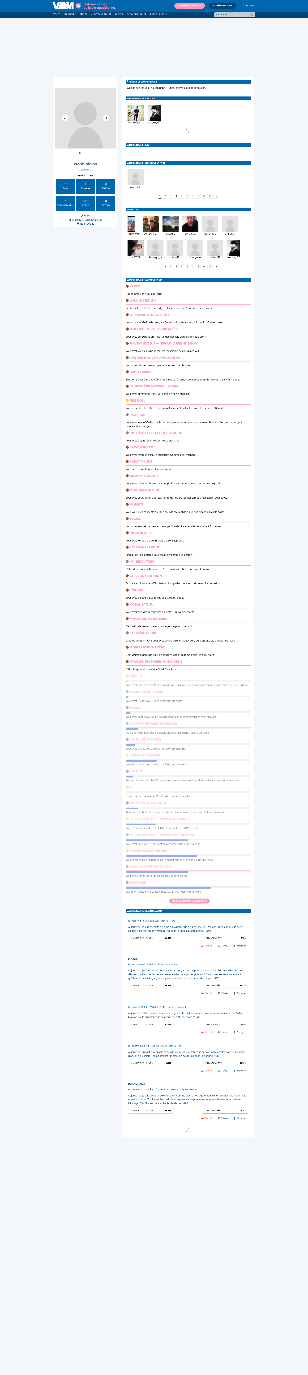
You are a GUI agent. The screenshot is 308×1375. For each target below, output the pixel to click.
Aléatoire (70, 14)
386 (91, 176)
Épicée (83, 14)
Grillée (133, 959)
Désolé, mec (136, 1084)
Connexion (249, 5)
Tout (56, 14)
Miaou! (81, 176)
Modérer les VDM (222, 5)
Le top (119, 14)
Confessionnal (136, 14)
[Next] (216, 196)
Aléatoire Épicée (101, 14)
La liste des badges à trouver (189, 901)
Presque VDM (158, 14)
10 (210, 196)
